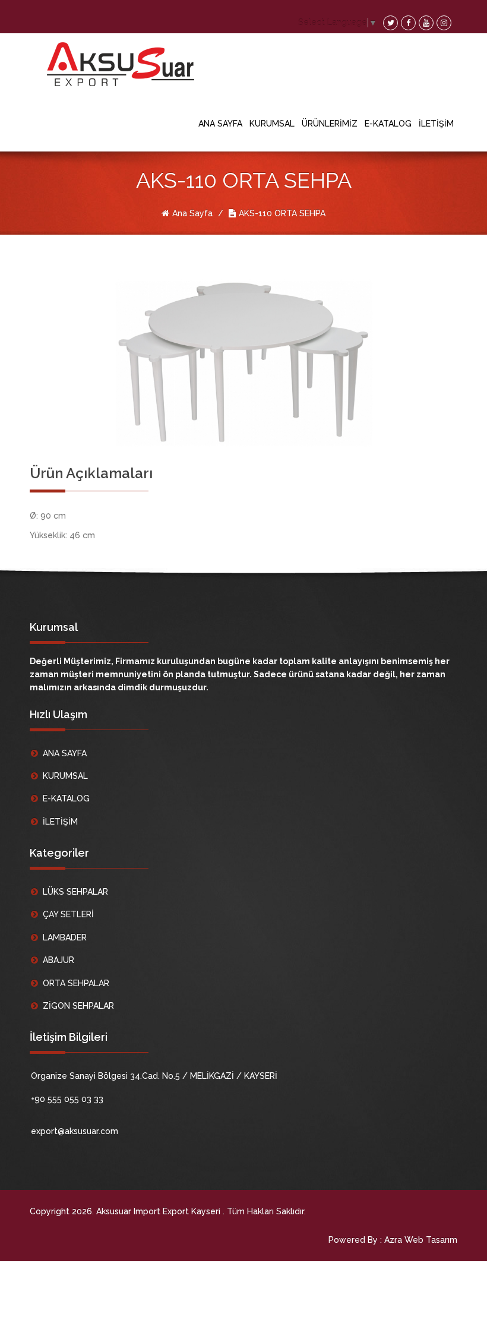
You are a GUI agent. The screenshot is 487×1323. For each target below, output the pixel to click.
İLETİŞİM (436, 123)
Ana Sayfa (192, 213)
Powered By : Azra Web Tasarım (392, 1240)
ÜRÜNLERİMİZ (330, 123)
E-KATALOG (388, 123)
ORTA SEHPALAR (76, 983)
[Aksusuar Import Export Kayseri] (122, 64)
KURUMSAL (272, 123)
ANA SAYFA (220, 123)
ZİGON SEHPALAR (78, 1006)
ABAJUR (58, 960)
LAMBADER (65, 937)
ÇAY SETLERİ (68, 914)
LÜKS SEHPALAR (75, 891)
